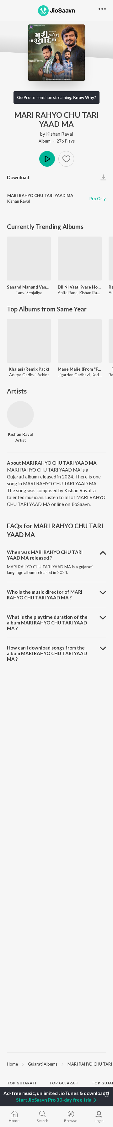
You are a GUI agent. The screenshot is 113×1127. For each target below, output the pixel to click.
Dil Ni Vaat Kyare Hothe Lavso (80, 287)
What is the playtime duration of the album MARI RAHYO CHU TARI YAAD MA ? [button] (47, 622)
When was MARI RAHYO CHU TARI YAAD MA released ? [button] (45, 555)
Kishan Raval (59, 134)
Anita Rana (68, 292)
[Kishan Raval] (20, 414)
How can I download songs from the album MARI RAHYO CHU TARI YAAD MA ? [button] (47, 653)
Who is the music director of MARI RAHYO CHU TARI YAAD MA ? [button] (44, 594)
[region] (56, 1063)
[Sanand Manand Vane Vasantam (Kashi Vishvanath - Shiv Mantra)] (29, 258)
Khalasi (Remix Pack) (29, 369)
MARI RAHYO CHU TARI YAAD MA (40, 195)
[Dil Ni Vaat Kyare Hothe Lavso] (80, 258)
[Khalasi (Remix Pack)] (29, 341)
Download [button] (18, 177)
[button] (66, 159)
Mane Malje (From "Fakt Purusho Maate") (80, 369)
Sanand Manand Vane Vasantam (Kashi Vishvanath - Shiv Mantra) (29, 287)
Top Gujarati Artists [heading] (21, 1085)
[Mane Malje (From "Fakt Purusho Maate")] (80, 341)
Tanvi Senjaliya (29, 292)
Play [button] (47, 159)
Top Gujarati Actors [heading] (64, 1085)
